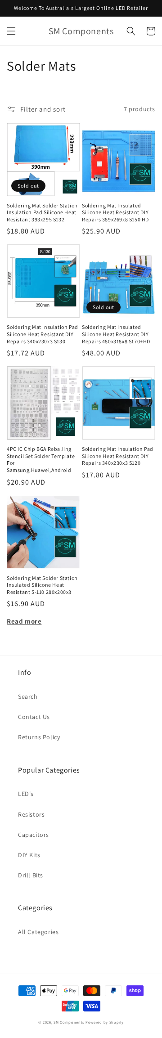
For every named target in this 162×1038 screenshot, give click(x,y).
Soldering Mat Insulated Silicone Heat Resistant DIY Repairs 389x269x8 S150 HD (115, 212)
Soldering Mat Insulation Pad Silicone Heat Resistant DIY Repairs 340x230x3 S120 (117, 455)
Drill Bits (30, 875)
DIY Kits (29, 855)
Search (28, 696)
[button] (11, 31)
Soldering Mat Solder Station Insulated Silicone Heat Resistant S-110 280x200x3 (42, 585)
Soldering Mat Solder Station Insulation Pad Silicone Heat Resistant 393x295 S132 (42, 212)
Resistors (31, 814)
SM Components (70, 1022)
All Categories (38, 932)
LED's (26, 794)
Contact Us (34, 717)
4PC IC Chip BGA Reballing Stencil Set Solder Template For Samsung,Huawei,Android (41, 459)
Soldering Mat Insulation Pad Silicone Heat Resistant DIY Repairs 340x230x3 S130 (42, 334)
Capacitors (33, 835)
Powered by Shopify (105, 1022)
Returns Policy (39, 737)
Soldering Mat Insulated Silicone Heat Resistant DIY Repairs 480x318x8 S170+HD (116, 334)
